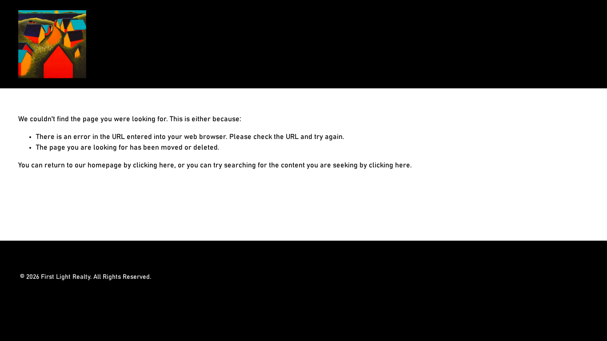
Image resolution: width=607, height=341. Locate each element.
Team (580, 44)
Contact (552, 44)
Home (522, 44)
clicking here (153, 165)
